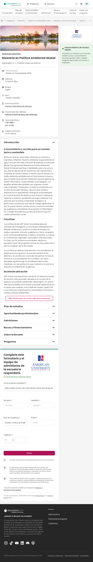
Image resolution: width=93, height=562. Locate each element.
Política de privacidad (72, 556)
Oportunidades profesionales (31, 11)
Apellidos (35, 400)
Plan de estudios (19, 11)
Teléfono (8, 435)
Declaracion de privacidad (12, 490)
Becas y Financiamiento (60, 11)
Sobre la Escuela (72, 11)
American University (11, 54)
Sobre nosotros (54, 514)
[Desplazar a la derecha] (90, 21)
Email (34, 417)
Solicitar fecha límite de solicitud (18, 106)
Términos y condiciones (55, 556)
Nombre (8, 400)
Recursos (50, 4)
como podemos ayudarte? (15, 383)
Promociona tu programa (57, 519)
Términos (38, 488)
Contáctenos (53, 523)
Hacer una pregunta (83, 11)
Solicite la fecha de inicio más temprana (21, 114)
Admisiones (46, 13)
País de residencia (12, 417)
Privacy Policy (40, 495)
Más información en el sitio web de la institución (29, 298)
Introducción (7, 13)
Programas (34, 4)
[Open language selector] (81, 4)
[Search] (76, 4)
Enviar (29, 453)
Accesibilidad (84, 556)
